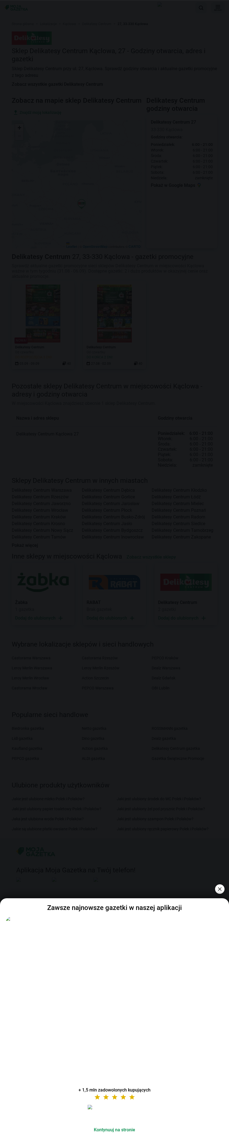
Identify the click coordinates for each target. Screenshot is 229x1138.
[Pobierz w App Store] (114, 1114)
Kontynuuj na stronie (114, 1129)
